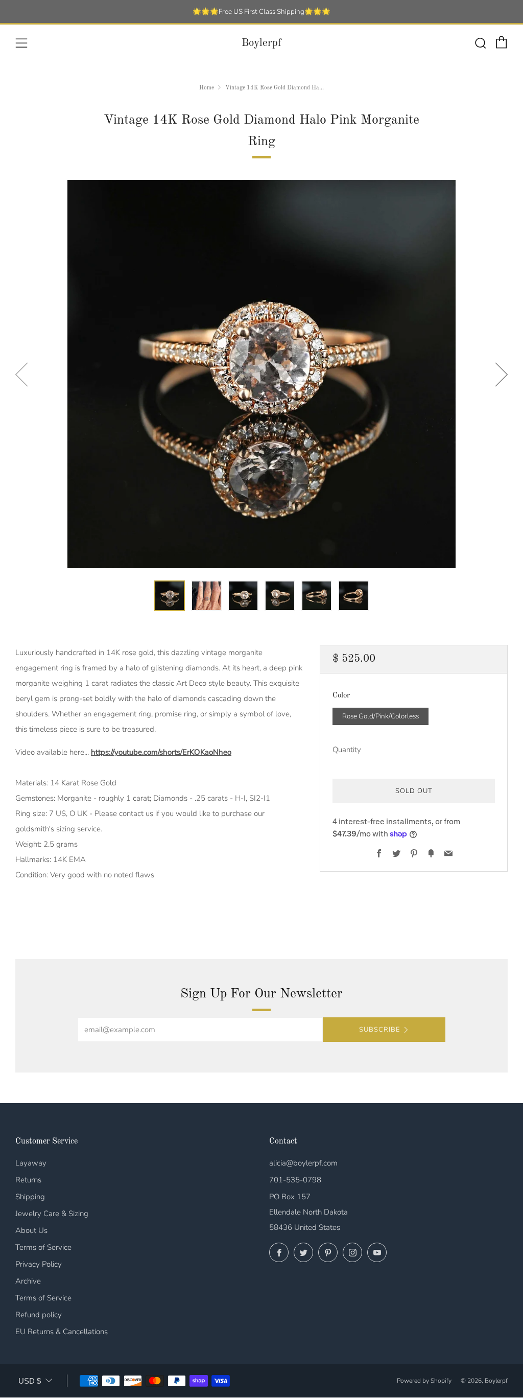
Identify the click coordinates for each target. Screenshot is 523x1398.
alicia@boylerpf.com (303, 1163)
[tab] (169, 595)
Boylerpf (261, 43)
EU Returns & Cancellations (61, 1331)
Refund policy (38, 1315)
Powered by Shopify (424, 1381)
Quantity (346, 749)
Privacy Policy (38, 1264)
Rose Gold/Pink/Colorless (380, 716)
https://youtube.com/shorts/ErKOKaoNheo (161, 752)
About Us (31, 1230)
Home (206, 88)
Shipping (30, 1197)
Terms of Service (43, 1247)
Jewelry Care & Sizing (51, 1213)
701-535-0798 (295, 1180)
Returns (28, 1180)
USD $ (29, 1381)
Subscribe (379, 1029)
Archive (28, 1281)
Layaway (30, 1163)
